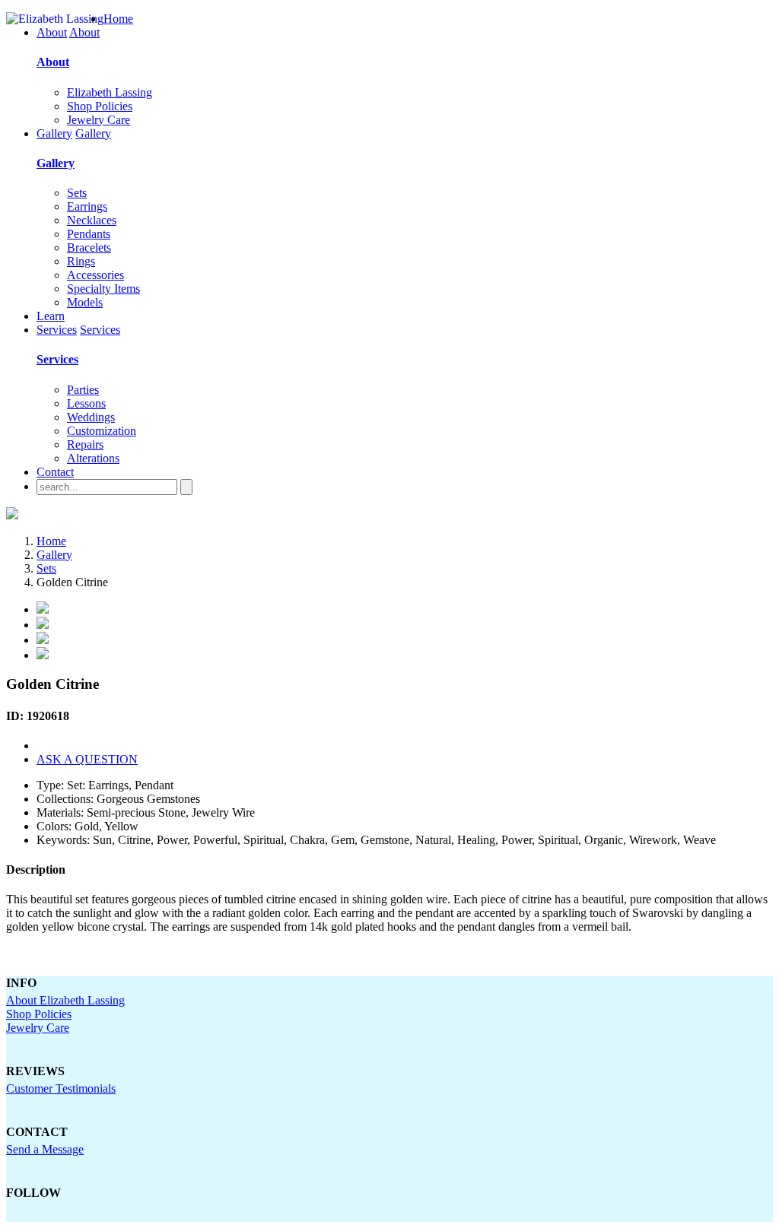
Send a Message (45, 1149)
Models (85, 302)
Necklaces (91, 220)
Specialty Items (103, 288)
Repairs (85, 444)
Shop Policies (99, 106)
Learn (51, 315)
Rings (81, 261)
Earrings (87, 206)
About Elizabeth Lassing (65, 1000)
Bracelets (89, 247)
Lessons (86, 403)
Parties (83, 389)
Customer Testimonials (61, 1088)
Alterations (93, 458)
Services (57, 329)
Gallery (54, 133)
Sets (77, 192)
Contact (55, 471)
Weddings (91, 417)
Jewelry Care (98, 119)
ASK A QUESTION (87, 759)
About (52, 32)
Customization (101, 430)
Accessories (95, 274)
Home (118, 18)
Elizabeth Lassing (109, 92)
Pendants (88, 233)
